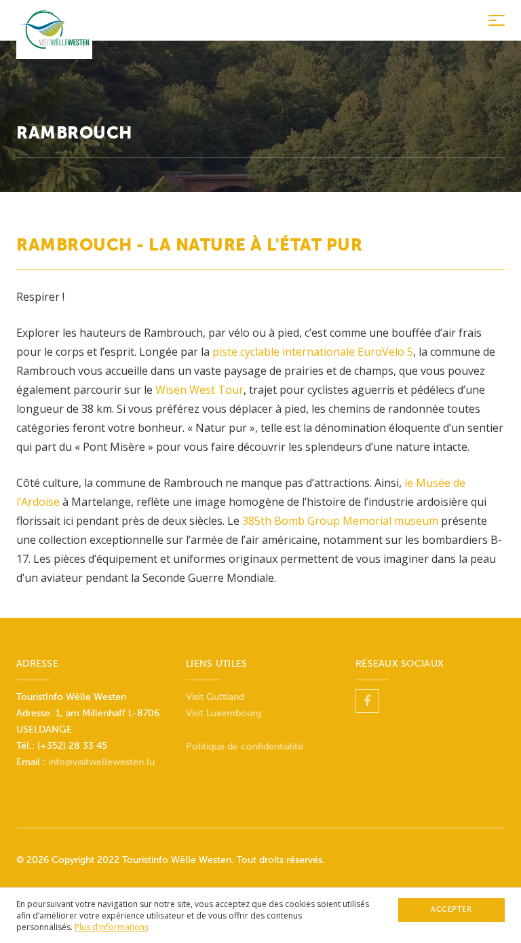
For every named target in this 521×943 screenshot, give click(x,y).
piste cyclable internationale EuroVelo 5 (312, 351)
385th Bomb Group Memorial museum (340, 520)
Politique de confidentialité (244, 746)
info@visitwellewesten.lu (101, 762)
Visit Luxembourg (223, 713)
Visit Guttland (215, 697)
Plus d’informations (112, 927)
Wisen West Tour (199, 389)
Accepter (451, 909)
